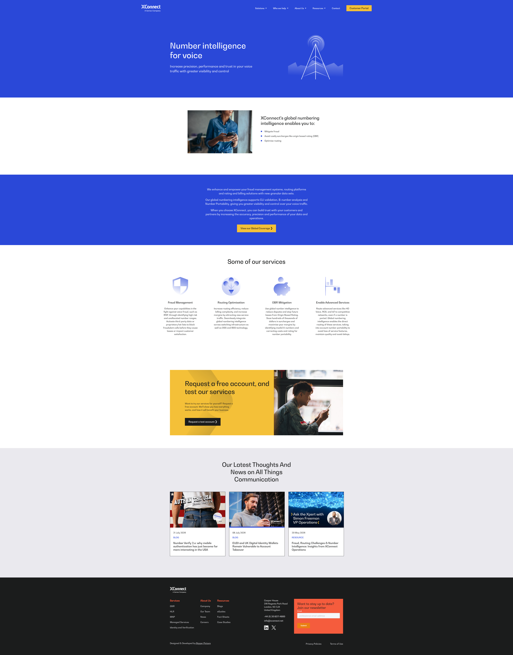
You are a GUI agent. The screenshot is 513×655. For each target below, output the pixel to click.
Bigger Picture (203, 643)
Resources (223, 600)
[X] (274, 628)
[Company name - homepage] (151, 8)
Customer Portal (359, 8)
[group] (197, 524)
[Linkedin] (266, 628)
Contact (336, 8)
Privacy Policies (313, 643)
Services (175, 600)
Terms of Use (336, 643)
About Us (205, 600)
